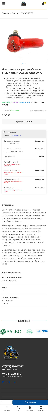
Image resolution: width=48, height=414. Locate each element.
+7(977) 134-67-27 (13, 366)
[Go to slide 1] (22, 63)
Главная (5, 13)
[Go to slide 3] (25, 63)
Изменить (16, 135)
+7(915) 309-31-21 (12, 373)
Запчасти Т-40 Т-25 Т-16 (23, 13)
